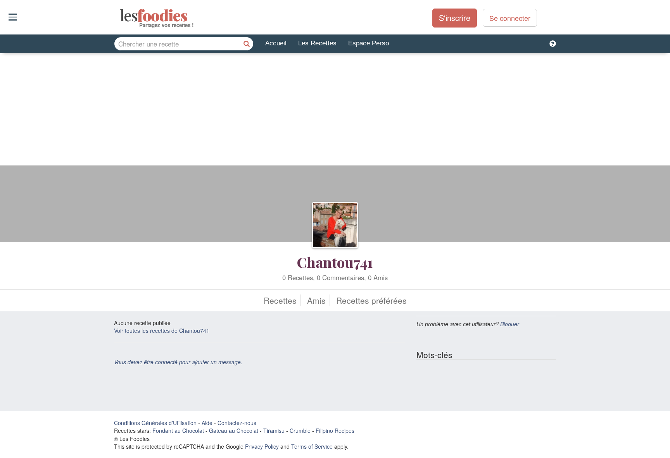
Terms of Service (312, 446)
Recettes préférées (371, 300)
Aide (207, 423)
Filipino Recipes (335, 430)
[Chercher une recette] (247, 44)
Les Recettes (317, 43)
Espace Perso (368, 43)
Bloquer (509, 324)
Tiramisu (274, 430)
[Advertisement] (335, 111)
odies (121, 15)
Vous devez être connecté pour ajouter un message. (178, 362)
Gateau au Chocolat (233, 430)
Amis (316, 300)
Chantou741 (335, 262)
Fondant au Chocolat (178, 430)
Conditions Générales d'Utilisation (155, 423)
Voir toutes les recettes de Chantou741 (161, 330)
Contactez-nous (237, 423)
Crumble (300, 430)
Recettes (280, 300)
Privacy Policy (262, 446)
